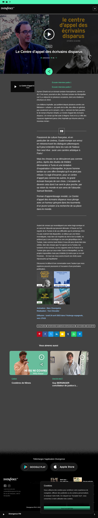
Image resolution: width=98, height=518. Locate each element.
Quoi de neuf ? (57, 379)
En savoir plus (55, 504)
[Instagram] (7, 2)
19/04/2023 (45, 58)
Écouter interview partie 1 (61, 82)
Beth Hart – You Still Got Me (64, 481)
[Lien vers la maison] (7, 8)
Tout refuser (78, 504)
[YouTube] (3, 2)
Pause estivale (88, 481)
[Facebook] (10, 2)
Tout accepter (67, 508)
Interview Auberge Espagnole (61, 326)
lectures (80, 326)
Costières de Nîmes (21, 383)
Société (90, 326)
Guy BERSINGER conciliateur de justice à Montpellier (64, 385)
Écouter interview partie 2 (61, 87)
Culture (49, 46)
